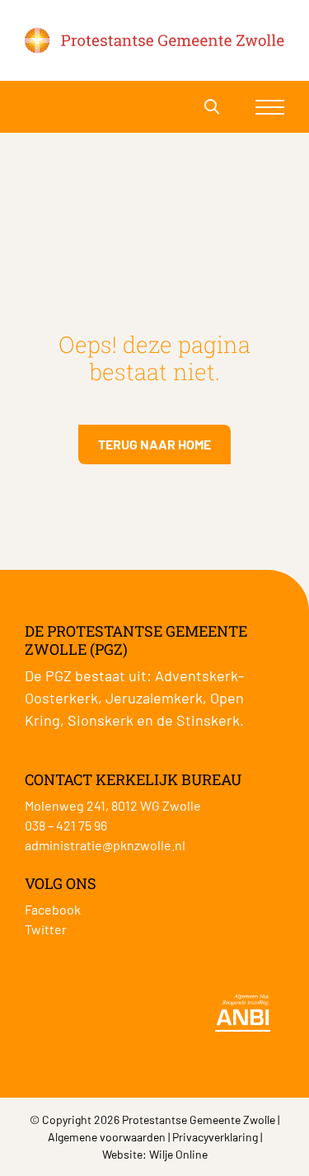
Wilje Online (178, 1154)
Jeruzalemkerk (154, 698)
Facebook (53, 909)
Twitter (46, 929)
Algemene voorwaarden (107, 1137)
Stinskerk (208, 720)
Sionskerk (100, 720)
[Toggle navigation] (269, 107)
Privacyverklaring (215, 1137)
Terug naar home (154, 444)
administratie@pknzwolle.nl (105, 845)
